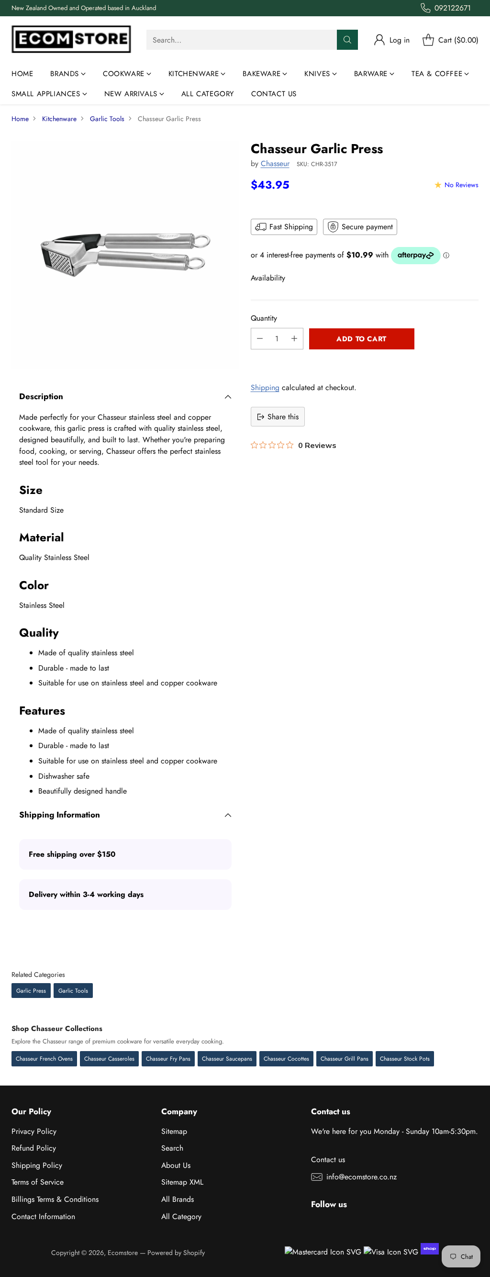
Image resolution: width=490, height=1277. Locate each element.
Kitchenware (59, 118)
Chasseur (275, 163)
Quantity (264, 318)
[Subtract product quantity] (259, 338)
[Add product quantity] (294, 338)
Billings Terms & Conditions (55, 1199)
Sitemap (174, 1131)
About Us (175, 1165)
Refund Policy (33, 1148)
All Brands (177, 1199)
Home (20, 118)
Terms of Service (37, 1181)
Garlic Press (31, 990)
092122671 (452, 7)
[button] (365, 359)
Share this (283, 416)
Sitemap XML (182, 1181)
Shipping (265, 387)
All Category (181, 1216)
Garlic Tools (107, 118)
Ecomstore (123, 1252)
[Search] (347, 40)
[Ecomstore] (71, 40)
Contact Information (43, 1216)
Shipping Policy (36, 1165)
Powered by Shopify (176, 1252)
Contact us (328, 1159)
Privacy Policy (33, 1131)
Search (172, 1148)
